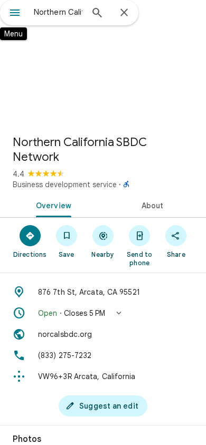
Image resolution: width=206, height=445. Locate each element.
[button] (103, 313)
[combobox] (58, 12)
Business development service (65, 184)
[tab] (51, 204)
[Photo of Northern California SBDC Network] (103, 63)
